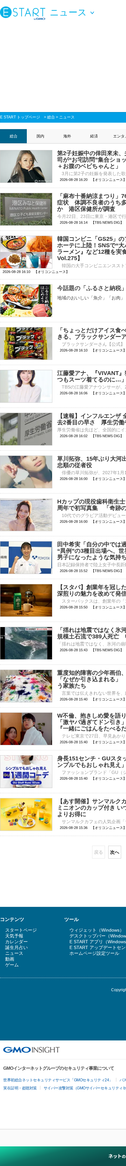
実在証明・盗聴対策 (20, 1088)
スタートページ (21, 930)
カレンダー (16, 941)
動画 (9, 959)
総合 (51, 117)
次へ (114, 852)
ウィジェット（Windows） (96, 930)
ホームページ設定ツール (94, 953)
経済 (94, 136)
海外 (67, 136)
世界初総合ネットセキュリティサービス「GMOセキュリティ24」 (58, 1080)
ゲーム (12, 964)
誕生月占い (16, 947)
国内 (40, 136)
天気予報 (14, 935)
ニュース (67, 117)
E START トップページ (20, 117)
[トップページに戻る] (24, 12)
